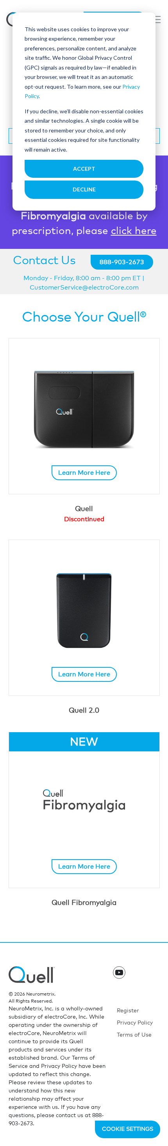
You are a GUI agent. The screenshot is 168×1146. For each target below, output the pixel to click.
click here (134, 231)
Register (128, 1011)
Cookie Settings (127, 1129)
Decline (84, 189)
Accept (84, 168)
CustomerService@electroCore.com (84, 287)
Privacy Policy (135, 1023)
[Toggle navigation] (156, 19)
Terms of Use (134, 1035)
